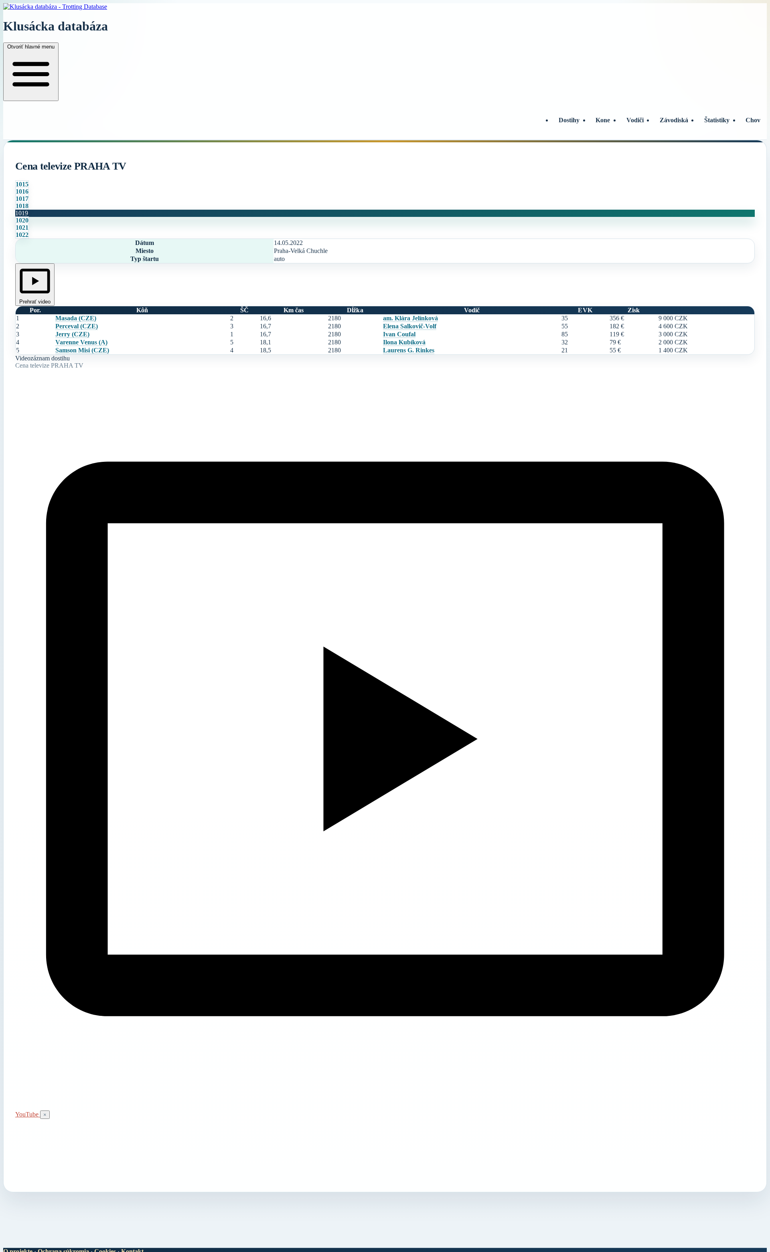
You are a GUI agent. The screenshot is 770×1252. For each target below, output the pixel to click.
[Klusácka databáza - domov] (385, 6)
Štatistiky (716, 120)
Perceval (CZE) (76, 326)
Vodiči (635, 120)
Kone (603, 120)
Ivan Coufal (399, 334)
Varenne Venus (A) (81, 342)
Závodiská (674, 120)
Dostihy (569, 120)
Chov (753, 120)
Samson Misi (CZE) (82, 350)
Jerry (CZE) (72, 334)
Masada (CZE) (75, 318)
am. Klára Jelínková (410, 318)
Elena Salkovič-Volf (409, 326)
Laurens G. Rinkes (408, 350)
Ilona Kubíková (404, 342)
